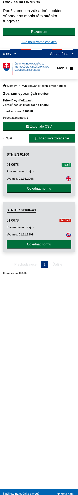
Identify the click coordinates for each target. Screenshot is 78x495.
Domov (11, 85)
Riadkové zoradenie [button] (53, 138)
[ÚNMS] (27, 68)
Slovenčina (59, 54)
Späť (9, 138)
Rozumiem (39, 31)
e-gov (7, 53)
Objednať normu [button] (39, 188)
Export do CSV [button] (40, 126)
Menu (62, 68)
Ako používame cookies (39, 42)
